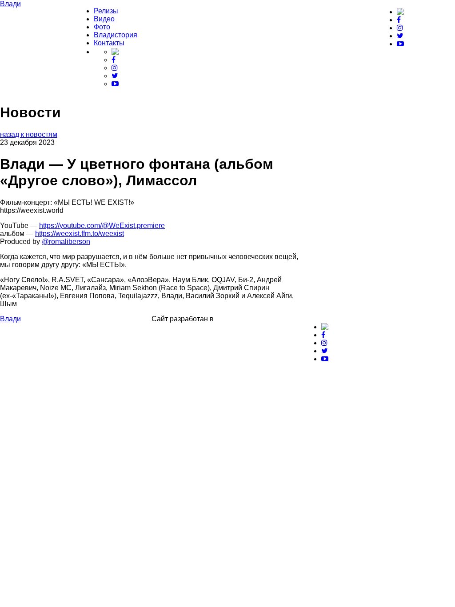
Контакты (109, 43)
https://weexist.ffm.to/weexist (79, 233)
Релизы (106, 11)
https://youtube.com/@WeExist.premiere (102, 225)
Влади (10, 4)
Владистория (115, 35)
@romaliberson (66, 241)
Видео (104, 19)
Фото (102, 27)
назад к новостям (28, 134)
